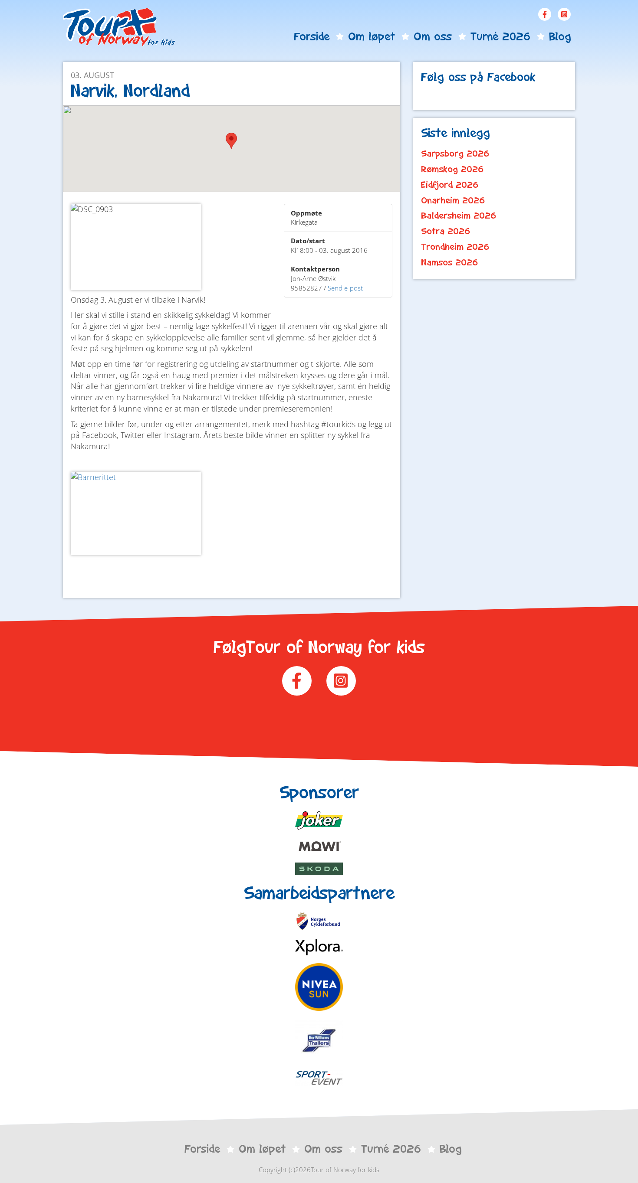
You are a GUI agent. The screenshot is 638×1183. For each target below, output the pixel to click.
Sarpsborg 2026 (455, 153)
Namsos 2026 (449, 262)
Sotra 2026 (445, 231)
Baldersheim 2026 (459, 215)
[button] (231, 141)
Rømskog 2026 (452, 169)
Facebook (544, 14)
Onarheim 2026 (453, 200)
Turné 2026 (500, 36)
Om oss (433, 36)
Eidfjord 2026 (450, 184)
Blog (560, 36)
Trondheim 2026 (455, 246)
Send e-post (345, 288)
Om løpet (371, 36)
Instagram (564, 14)
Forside (311, 36)
